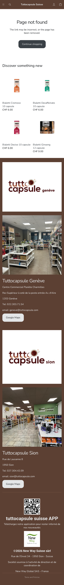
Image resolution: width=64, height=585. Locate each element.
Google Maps (13, 317)
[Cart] (60, 4)
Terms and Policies (32, 577)
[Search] (10, 4)
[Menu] (3, 4)
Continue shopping (32, 44)
